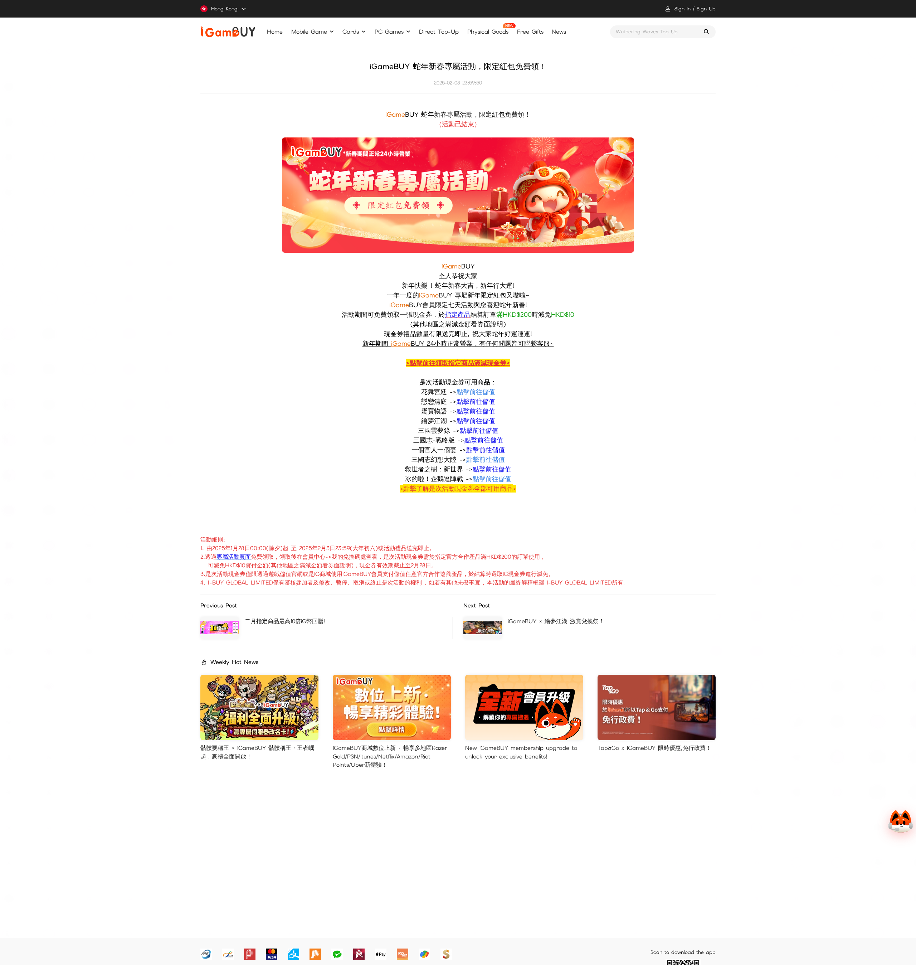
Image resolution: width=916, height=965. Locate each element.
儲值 (488, 411)
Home (275, 31)
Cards (350, 31)
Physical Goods (487, 31)
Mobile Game (309, 31)
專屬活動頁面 (233, 557)
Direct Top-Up (439, 31)
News (559, 31)
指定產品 (458, 314)
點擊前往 (469, 411)
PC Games (389, 31)
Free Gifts (530, 31)
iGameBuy (227, 32)
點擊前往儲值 (476, 401)
